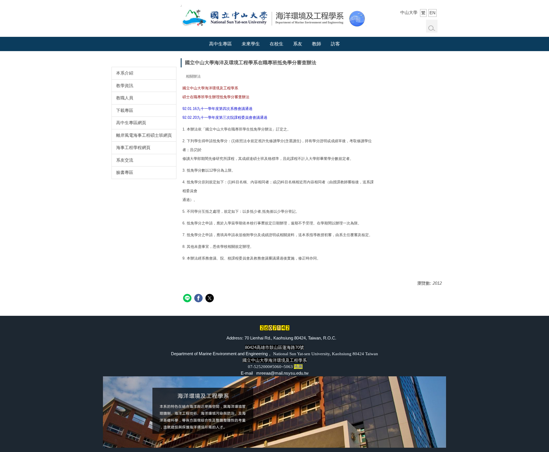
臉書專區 (124, 172)
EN (432, 12)
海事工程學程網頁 (133, 147)
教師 (316, 43)
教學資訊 (124, 85)
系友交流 (124, 160)
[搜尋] (431, 28)
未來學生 (251, 43)
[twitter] (210, 299)
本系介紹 (124, 73)
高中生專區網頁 (131, 122)
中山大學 (408, 12)
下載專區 (124, 110)
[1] (273, 16)
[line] (188, 299)
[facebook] (199, 299)
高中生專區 (220, 43)
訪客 (335, 43)
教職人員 (124, 97)
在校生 (276, 43)
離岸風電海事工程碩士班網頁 (144, 135)
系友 (297, 43)
